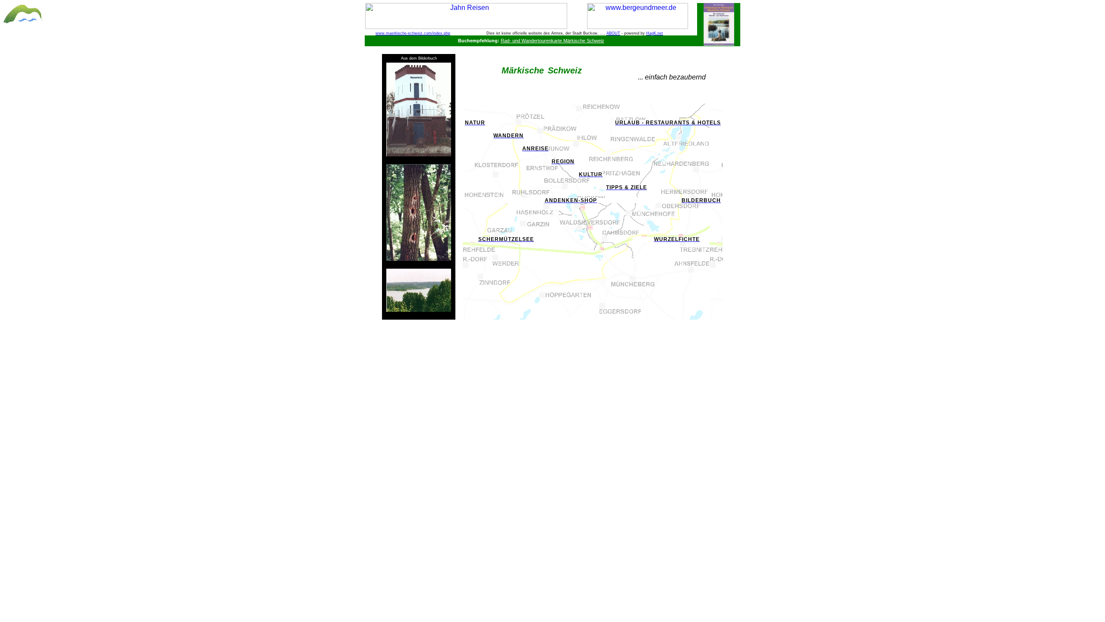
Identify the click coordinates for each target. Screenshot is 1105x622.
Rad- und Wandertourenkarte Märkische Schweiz (552, 40)
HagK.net (654, 33)
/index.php (441, 33)
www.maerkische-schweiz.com (404, 33)
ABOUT (613, 33)
